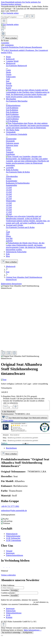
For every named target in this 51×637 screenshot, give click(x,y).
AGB (8, 615)
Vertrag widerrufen (8, 575)
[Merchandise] (28, 128)
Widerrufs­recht (11, 534)
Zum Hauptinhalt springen (11, 2)
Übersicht (5, 47)
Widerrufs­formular (13, 536)
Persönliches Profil (16, 47)
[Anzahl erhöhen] (15, 407)
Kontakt (9, 617)
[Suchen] (26, 16)
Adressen (28, 47)
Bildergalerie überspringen (11, 284)
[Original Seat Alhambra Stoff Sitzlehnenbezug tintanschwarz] (25, 287)
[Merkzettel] (2, 31)
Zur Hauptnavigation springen (21, 3)
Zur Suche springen (30, 2)
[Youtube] (11, 567)
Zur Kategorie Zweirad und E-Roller (20, 227)
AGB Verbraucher (13, 538)
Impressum (10, 553)
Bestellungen (37, 47)
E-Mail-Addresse (7, 585)
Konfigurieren (27, 632)
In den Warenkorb (8, 412)
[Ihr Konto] (3, 33)
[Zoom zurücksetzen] (8, 353)
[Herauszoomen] (3, 353)
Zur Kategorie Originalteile (16, 134)
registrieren (9, 45)
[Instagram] (5, 567)
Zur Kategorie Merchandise (16, 101)
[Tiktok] (8, 567)
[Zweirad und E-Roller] (28, 249)
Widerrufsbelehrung (13, 613)
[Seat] (25, 380)
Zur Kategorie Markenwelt (16, 66)
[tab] (11, 448)
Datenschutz (11, 611)
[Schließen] (2, 350)
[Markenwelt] (28, 97)
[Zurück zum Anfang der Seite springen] (3, 625)
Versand (9, 551)
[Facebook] (2, 567)
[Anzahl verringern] (5, 407)
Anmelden (5, 43)
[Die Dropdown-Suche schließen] (32, 16)
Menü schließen (11, 38)
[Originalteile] (28, 165)
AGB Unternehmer (13, 540)
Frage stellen (8, 420)
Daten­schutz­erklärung (14, 555)
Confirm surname (8, 593)
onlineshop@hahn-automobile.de (14, 510)
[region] (25, 322)
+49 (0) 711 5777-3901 (10, 506)
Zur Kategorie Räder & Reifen (18, 172)
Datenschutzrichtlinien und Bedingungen (17, 602)
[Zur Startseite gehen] (10, 13)
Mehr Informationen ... (32, 630)
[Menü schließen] (7, 68)
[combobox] (12, 17)
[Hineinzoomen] (14, 353)
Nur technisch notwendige (11, 632)
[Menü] (4, 20)
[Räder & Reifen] (28, 223)
